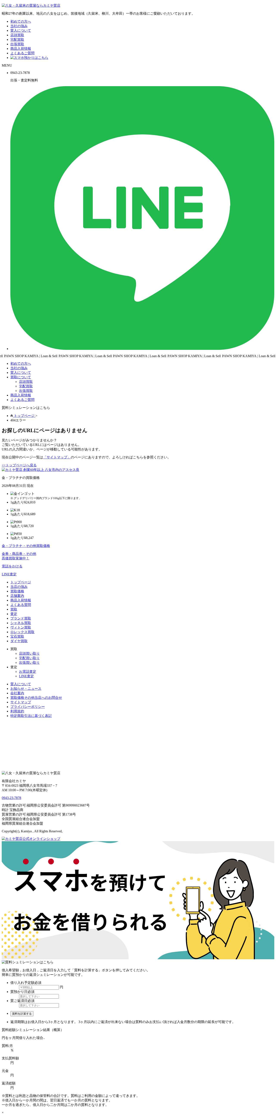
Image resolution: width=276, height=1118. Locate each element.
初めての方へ (20, 21)
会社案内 (17, 693)
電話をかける (12, 566)
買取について (20, 377)
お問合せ (36, 697)
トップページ (20, 582)
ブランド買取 (20, 618)
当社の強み (19, 26)
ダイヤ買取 (19, 641)
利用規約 (17, 711)
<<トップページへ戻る (19, 465)
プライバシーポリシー (27, 706)
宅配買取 (17, 39)
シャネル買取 (20, 623)
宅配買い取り (29, 658)
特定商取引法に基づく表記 (31, 716)
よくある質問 (20, 605)
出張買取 (17, 44)
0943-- (11, 798)
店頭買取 (17, 35)
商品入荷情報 (20, 48)
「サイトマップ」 (57, 457)
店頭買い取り (29, 653)
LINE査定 (9, 574)
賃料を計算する (22, 1013)
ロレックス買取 (22, 632)
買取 (13, 609)
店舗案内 (17, 596)
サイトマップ (20, 702)
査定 (13, 614)
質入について (20, 30)
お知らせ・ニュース (25, 688)
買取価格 (17, 591)
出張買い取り (29, 662)
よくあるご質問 (22, 53)
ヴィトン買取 (20, 627)
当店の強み (19, 587)
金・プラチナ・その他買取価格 (26, 546)
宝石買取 (17, 636)
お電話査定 (27, 671)
